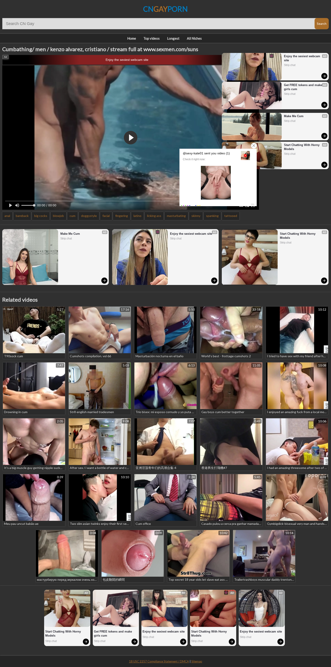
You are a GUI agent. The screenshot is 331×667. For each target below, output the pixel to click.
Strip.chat (289, 65)
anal (7, 216)
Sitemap (196, 661)
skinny (195, 216)
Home (131, 38)
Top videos (151, 38)
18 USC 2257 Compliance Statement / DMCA (159, 661)
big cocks (40, 216)
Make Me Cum (294, 116)
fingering (121, 216)
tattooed (230, 216)
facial (106, 216)
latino (137, 216)
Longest (173, 38)
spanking (212, 216)
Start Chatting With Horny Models (302, 147)
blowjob (58, 216)
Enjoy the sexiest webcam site (127, 59)
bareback (22, 216)
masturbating (176, 216)
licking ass (154, 216)
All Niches (194, 38)
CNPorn (165, 9)
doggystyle (89, 216)
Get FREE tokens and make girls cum (303, 87)
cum (72, 216)
